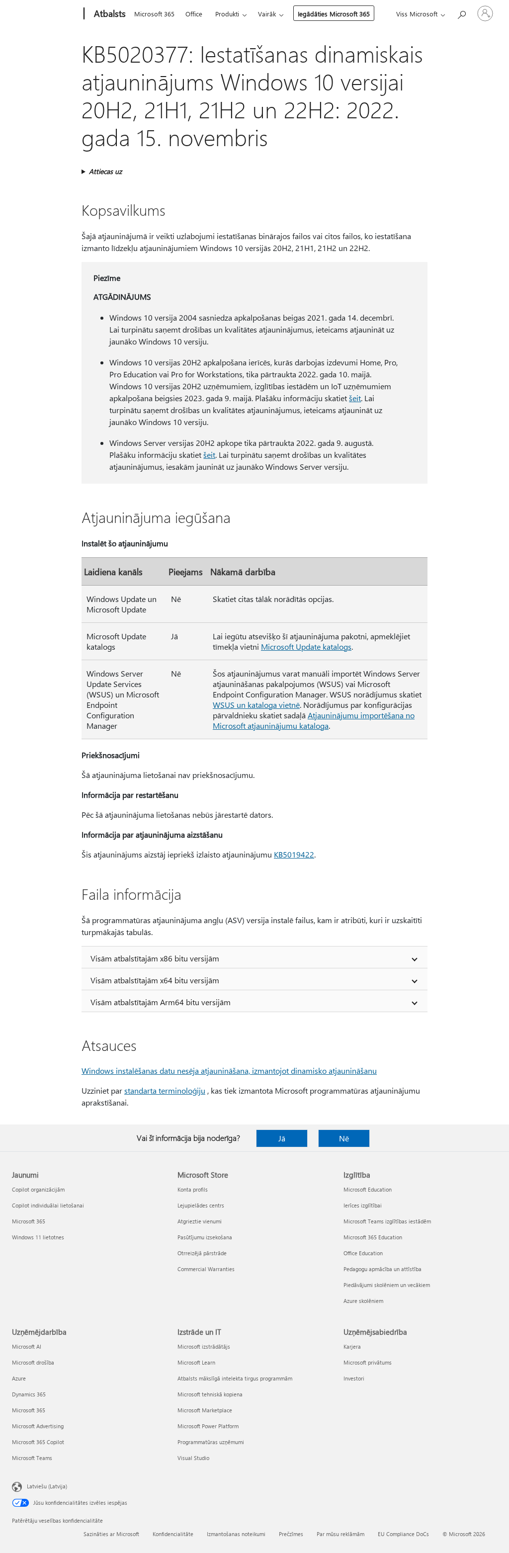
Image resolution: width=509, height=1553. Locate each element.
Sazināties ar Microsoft (111, 1534)
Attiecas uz (105, 171)
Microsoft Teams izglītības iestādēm (387, 1221)
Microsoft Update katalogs (306, 646)
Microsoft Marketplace (204, 1410)
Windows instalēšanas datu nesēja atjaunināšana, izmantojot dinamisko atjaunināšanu (229, 1070)
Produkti (227, 13)
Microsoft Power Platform (208, 1426)
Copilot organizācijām (38, 1189)
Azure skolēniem (363, 1300)
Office (193, 13)
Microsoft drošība (33, 1362)
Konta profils (192, 1189)
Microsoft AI (26, 1346)
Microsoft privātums (367, 1362)
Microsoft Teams (32, 1458)
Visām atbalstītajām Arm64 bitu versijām (160, 1002)
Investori (353, 1378)
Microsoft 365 (154, 13)
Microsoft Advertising (38, 1426)
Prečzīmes (291, 1534)
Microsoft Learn (196, 1362)
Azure (19, 1378)
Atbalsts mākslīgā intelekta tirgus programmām (234, 1378)
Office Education (363, 1253)
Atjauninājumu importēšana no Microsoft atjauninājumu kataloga (314, 720)
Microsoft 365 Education (372, 1237)
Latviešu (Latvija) (47, 1486)
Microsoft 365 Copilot (38, 1442)
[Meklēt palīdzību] (461, 12)
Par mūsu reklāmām (340, 1534)
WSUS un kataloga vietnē (256, 704)
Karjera (352, 1346)
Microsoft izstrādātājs (203, 1346)
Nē (344, 1138)
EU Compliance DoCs (403, 1534)
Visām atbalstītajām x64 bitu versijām (154, 980)
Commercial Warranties (206, 1269)
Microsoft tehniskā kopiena (210, 1394)
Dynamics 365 (29, 1394)
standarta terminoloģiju (164, 1090)
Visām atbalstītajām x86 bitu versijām (154, 958)
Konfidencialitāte (173, 1534)
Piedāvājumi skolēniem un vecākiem (386, 1285)
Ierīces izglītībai (362, 1205)
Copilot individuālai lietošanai (48, 1205)
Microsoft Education (367, 1189)
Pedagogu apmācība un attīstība (382, 1269)
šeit (355, 398)
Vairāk (267, 13)
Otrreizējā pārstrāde (202, 1253)
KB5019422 (294, 854)
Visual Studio (193, 1458)
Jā (281, 1138)
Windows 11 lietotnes (38, 1237)
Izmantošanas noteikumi (236, 1534)
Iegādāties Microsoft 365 (334, 13)
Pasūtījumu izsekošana (204, 1237)
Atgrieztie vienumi (199, 1221)
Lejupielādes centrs (200, 1205)
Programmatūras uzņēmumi (210, 1442)
